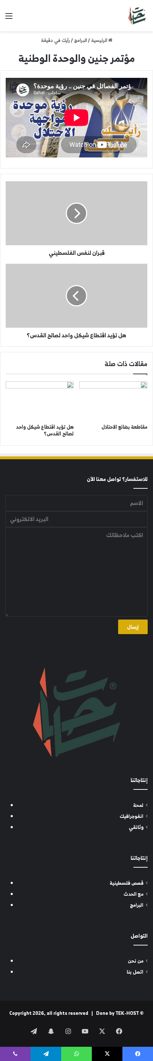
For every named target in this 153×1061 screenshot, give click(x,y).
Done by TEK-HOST (117, 1013)
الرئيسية (99, 40)
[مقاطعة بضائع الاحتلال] (113, 400)
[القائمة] (8, 18)
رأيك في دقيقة (55, 40)
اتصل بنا (135, 972)
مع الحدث (133, 894)
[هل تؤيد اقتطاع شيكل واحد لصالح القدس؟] (40, 400)
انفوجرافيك (131, 816)
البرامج (80, 40)
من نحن (135, 961)
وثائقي (136, 827)
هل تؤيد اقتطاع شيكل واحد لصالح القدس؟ (45, 430)
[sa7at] (137, 15)
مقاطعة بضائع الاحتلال (124, 426)
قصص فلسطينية (126, 883)
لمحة (138, 805)
